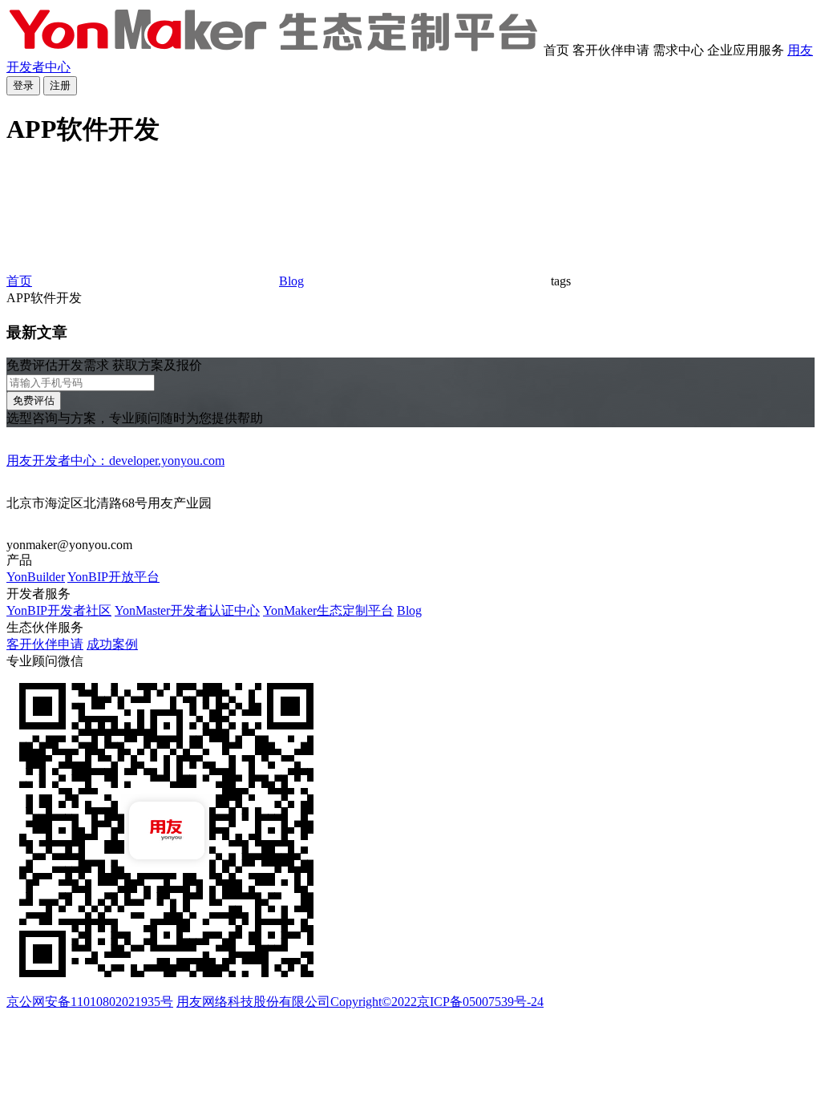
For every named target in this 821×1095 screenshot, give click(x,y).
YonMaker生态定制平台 (328, 610)
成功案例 (112, 644)
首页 (19, 281)
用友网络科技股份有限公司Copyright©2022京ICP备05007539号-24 (360, 1001)
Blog (291, 281)
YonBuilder (35, 577)
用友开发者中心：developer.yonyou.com (115, 460)
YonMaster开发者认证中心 (187, 610)
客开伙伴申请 (44, 644)
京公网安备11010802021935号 (89, 1001)
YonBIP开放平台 (113, 577)
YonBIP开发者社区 (58, 610)
